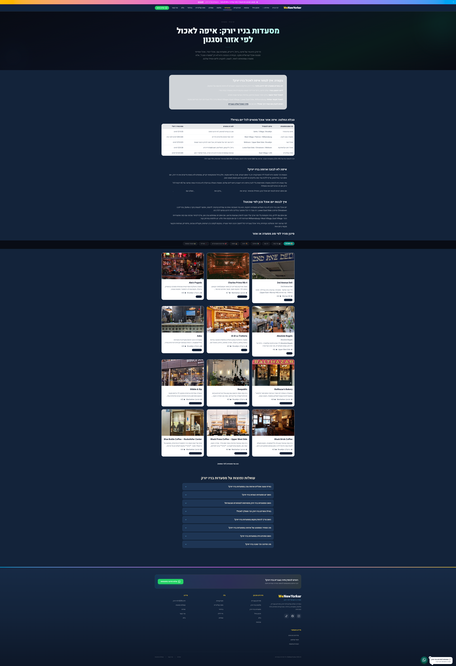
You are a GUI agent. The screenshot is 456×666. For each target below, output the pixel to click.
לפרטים (201, 2)
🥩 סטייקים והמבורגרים (219, 244)
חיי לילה (220, 613)
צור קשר (175, 8)
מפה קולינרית (200, 8)
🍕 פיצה (244, 244)
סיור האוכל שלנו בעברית (238, 104)
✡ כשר (266, 244)
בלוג (182, 8)
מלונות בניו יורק (256, 605)
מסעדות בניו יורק (255, 609)
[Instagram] (298, 616)
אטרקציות (237, 8)
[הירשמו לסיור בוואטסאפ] (449, 660)
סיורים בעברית (256, 601)
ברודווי (190, 8)
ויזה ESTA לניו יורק (179, 601)
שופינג (211, 8)
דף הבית (275, 8)
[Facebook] (292, 616)
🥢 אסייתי (204, 244)
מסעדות (227, 8)
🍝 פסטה (234, 244)
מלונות (219, 8)
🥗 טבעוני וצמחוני (190, 244)
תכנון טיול (255, 8)
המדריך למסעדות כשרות (204, 191)
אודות (183, 609)
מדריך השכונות (179, 191)
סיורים (266, 8)
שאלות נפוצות (180, 605)
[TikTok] (286, 616)
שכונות (246, 8)
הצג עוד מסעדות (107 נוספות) (228, 464)
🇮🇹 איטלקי (255, 244)
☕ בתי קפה (277, 244)
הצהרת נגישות (294, 644)
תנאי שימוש (295, 639)
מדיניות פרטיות (293, 635)
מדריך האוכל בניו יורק (230, 191)
